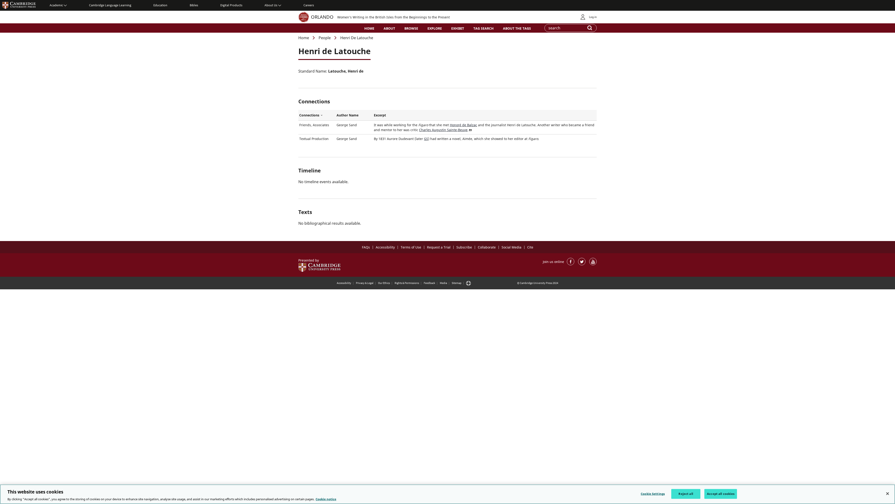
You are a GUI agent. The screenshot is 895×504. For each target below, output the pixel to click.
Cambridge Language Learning (110, 5)
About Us (271, 5)
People (325, 37)
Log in (593, 17)
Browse (411, 28)
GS (426, 138)
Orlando (322, 17)
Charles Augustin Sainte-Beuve (443, 130)
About (389, 28)
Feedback (429, 283)
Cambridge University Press (19, 5)
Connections (317, 115)
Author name (347, 115)
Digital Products (231, 5)
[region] (447, 494)
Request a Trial (439, 247)
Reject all (685, 493)
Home (369, 28)
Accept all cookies (720, 493)
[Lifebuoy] (468, 283)
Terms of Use (411, 247)
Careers (308, 5)
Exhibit (457, 28)
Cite (530, 247)
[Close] (887, 493)
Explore (434, 28)
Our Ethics (384, 283)
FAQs (366, 247)
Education (160, 5)
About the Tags (517, 28)
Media (443, 283)
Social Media (511, 247)
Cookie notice (326, 499)
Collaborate (487, 247)
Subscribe (464, 247)
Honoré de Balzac (463, 125)
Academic (56, 5)
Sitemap (456, 283)
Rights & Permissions (407, 283)
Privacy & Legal (364, 283)
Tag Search (483, 28)
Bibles (194, 5)
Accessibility (385, 247)
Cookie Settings (653, 493)
